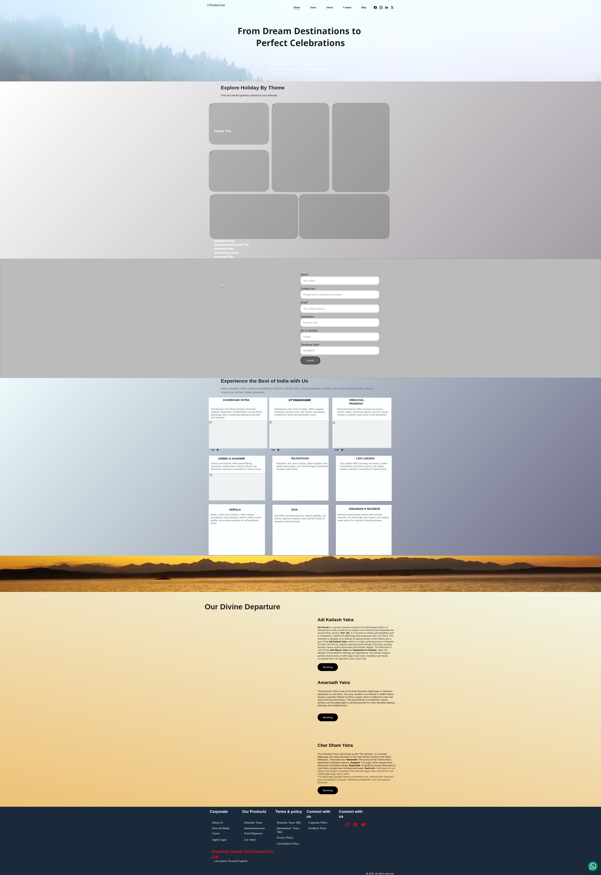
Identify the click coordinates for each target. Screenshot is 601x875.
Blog (363, 7)
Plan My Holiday (284, 68)
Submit (310, 360)
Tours (313, 7)
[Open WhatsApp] (593, 866)
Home (297, 7)
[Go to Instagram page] (382, 7)
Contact (347, 7)
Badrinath (370, 768)
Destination (307, 316)
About (329, 7)
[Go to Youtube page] (363, 824)
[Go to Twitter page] (392, 7)
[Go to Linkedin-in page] (388, 7)
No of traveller (309, 330)
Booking (328, 667)
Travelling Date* (310, 344)
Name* (304, 274)
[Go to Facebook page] (376, 7)
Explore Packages (316, 68)
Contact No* (308, 288)
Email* (304, 302)
